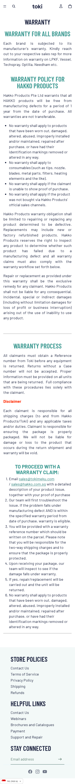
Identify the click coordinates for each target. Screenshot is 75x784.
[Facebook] (30, 771)
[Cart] (70, 6)
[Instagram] (37, 771)
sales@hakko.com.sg (28, 484)
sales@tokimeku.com (36, 478)
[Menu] (5, 6)
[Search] (13, 6)
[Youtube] (44, 771)
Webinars (18, 718)
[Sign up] (60, 759)
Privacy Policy (22, 680)
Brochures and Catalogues (32, 724)
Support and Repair (27, 737)
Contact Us (20, 668)
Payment (18, 731)
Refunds (17, 692)
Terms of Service (25, 674)
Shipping (18, 686)
